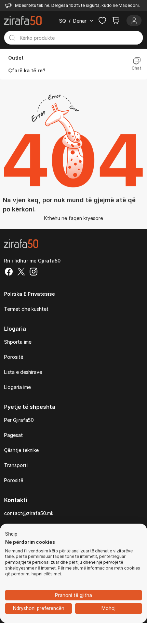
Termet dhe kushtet (26, 309)
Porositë (13, 357)
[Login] (134, 20)
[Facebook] (9, 272)
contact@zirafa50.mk (28, 513)
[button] (11, 534)
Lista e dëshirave (23, 372)
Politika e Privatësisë (29, 294)
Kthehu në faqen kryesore (73, 218)
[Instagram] (33, 272)
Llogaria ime (17, 387)
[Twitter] (21, 272)
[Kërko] (12, 38)
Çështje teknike (21, 450)
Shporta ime (17, 342)
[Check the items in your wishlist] (102, 20)
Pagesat (13, 435)
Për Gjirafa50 (19, 420)
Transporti (16, 465)
